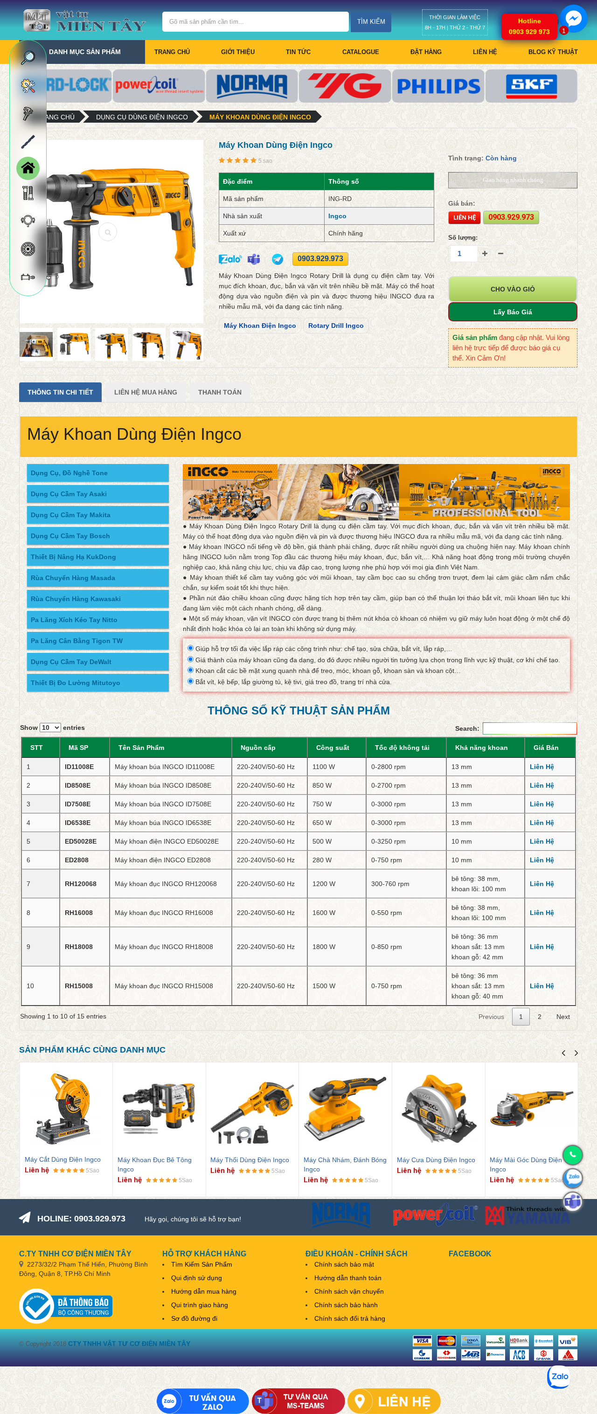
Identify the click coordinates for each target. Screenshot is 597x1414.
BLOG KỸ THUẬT (553, 52)
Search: (467, 728)
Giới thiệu (238, 52)
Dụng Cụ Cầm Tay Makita (71, 515)
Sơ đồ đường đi (194, 1318)
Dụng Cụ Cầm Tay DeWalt (71, 661)
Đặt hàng (426, 52)
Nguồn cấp (258, 747)
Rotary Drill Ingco (336, 325)
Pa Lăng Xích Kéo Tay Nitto (74, 620)
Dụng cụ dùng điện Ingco (142, 117)
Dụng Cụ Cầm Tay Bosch (70, 536)
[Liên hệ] (394, 1401)
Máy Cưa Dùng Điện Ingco (436, 1160)
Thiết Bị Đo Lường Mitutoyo (75, 682)
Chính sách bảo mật (344, 1264)
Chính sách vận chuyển (349, 1291)
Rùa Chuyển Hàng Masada (73, 578)
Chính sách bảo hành (346, 1305)
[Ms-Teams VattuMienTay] (298, 1401)
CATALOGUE (360, 52)
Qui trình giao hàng (199, 1305)
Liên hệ (485, 52)
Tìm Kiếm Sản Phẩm (201, 1264)
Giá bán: (461, 203)
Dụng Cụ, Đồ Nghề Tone (69, 473)
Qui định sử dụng (196, 1278)
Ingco (337, 216)
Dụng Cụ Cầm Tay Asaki (69, 494)
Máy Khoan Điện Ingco (260, 325)
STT (36, 747)
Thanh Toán (220, 392)
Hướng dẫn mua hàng (203, 1291)
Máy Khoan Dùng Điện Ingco (260, 117)
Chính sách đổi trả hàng (349, 1318)
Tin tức (298, 52)
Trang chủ (172, 52)
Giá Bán (546, 747)
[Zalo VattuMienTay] (203, 1401)
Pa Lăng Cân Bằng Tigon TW (77, 641)
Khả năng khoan (481, 747)
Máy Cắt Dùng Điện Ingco (63, 1159)
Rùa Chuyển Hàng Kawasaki (76, 599)
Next (563, 1016)
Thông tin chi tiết (60, 392)
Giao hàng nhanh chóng (513, 179)
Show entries (52, 727)
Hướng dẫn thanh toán (348, 1278)
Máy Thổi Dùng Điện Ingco (249, 1160)
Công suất (332, 747)
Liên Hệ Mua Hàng (145, 392)
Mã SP (78, 747)
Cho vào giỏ (513, 289)
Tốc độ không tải (402, 747)
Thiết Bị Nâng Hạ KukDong (73, 557)
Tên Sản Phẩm (141, 747)
